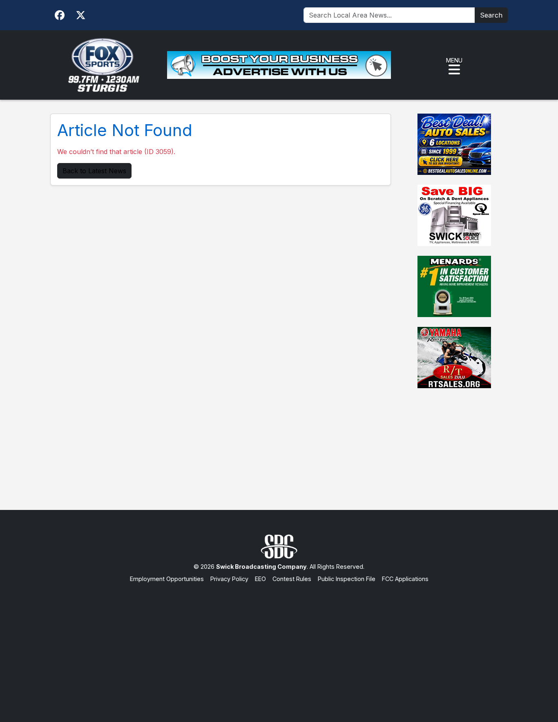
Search (491, 15)
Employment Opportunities (167, 578)
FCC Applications (405, 578)
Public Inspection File (346, 578)
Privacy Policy (229, 578)
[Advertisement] (279, 644)
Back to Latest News (94, 171)
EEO (260, 578)
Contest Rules (291, 578)
